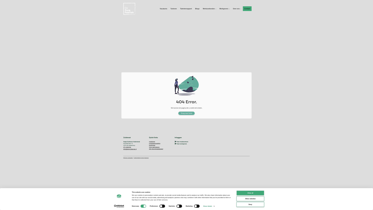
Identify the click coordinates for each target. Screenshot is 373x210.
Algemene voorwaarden (128, 157)
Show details (207, 206)
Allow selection (250, 199)
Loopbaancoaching (154, 143)
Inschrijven (152, 145)
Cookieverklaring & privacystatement (141, 157)
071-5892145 (127, 147)
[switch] (162, 206)
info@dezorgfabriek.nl (130, 149)
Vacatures (152, 141)
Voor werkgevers (154, 147)
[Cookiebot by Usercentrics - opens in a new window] (119, 206)
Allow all (250, 193)
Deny (250, 204)
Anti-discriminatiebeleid (156, 149)
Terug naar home (186, 113)
